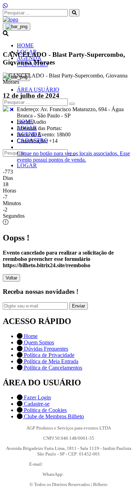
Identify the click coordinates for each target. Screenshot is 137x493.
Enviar (78, 306)
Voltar (11, 278)
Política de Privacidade (48, 355)
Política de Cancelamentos (52, 368)
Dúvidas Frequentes (45, 349)
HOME (25, 45)
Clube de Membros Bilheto (53, 416)
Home (30, 336)
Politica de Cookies (44, 410)
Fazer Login (36, 397)
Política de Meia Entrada (50, 361)
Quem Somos (38, 342)
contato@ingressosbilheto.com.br (76, 464)
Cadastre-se (36, 404)
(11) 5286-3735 (80, 474)
